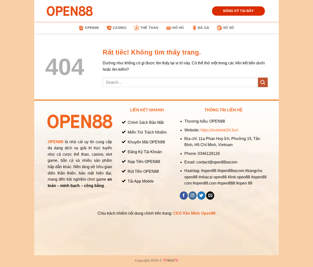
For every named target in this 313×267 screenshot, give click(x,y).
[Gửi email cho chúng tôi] (210, 195)
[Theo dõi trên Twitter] (201, 195)
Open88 (92, 28)
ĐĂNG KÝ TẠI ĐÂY (238, 11)
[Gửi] (263, 82)
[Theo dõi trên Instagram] (193, 195)
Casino (119, 28)
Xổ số (228, 28)
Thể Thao (149, 28)
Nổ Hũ (178, 28)
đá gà (203, 28)
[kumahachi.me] (69, 11)
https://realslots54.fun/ (219, 130)
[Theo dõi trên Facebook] (184, 195)
